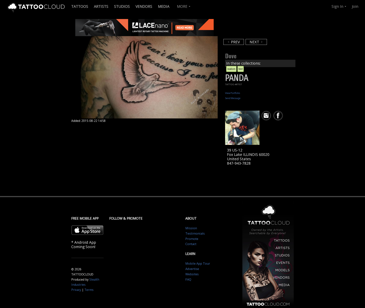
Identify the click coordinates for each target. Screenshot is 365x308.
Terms (89, 290)
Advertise (192, 269)
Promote (191, 239)
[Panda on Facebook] (278, 115)
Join (355, 6)
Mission (191, 228)
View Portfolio (232, 93)
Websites (192, 274)
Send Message (232, 98)
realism (231, 68)
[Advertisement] (253, 28)
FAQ (188, 279)
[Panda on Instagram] (266, 115)
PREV (235, 41)
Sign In (338, 6)
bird (241, 68)
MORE (182, 6)
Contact (190, 244)
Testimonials (195, 233)
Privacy (76, 290)
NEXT (255, 41)
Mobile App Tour (197, 263)
